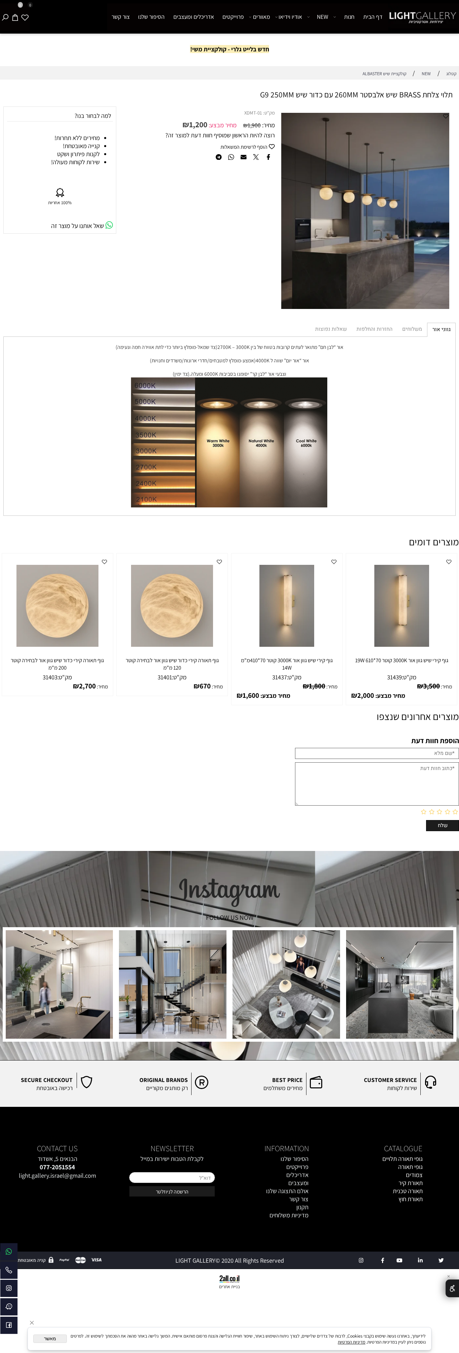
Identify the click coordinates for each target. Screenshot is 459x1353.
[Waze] (9, 1308)
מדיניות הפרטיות (351, 1342)
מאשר (50, 1338)
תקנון (302, 1207)
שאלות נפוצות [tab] (331, 329)
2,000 (365, 695)
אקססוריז (412, 1207)
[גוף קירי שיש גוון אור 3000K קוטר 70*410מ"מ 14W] (286, 644)
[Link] (9, 1253)
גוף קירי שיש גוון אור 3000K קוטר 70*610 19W (401, 660)
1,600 (251, 695)
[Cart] (15, 17)
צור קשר (121, 16)
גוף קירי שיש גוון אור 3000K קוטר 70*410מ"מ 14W (287, 664)
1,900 (254, 125)
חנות (349, 16)
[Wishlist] (25, 17)
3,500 (431, 685)
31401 (165, 677)
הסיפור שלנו (151, 16)
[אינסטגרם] (9, 1290)
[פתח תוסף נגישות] (452, 1288)
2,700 (87, 685)
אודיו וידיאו (290, 16)
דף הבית (372, 16)
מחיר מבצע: (222, 125)
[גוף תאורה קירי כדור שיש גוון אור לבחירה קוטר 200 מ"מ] (57, 644)
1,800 (317, 685)
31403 (50, 677)
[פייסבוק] (9, 1327)
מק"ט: (269, 112)
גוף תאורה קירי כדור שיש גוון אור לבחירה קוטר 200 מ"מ (57, 664)
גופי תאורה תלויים (402, 1159)
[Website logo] (422, 17)
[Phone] (9, 1271)
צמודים (414, 1175)
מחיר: (268, 125)
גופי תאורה (410, 1167)
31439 (394, 677)
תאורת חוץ (411, 1199)
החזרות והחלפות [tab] (374, 329)
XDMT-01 (253, 112)
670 (205, 685)
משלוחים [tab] (412, 329)
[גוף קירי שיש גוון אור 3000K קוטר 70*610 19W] (401, 644)
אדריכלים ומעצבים (193, 16)
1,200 (198, 124)
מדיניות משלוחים (288, 1215)
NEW (322, 16)
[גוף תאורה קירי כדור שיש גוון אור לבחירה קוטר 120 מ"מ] (172, 644)
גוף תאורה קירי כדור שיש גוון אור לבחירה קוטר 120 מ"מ (172, 664)
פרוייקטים (233, 16)
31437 (279, 677)
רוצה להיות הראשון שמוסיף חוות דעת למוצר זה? (220, 135)
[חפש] (5, 17)
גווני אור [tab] (441, 329)
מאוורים (261, 16)
